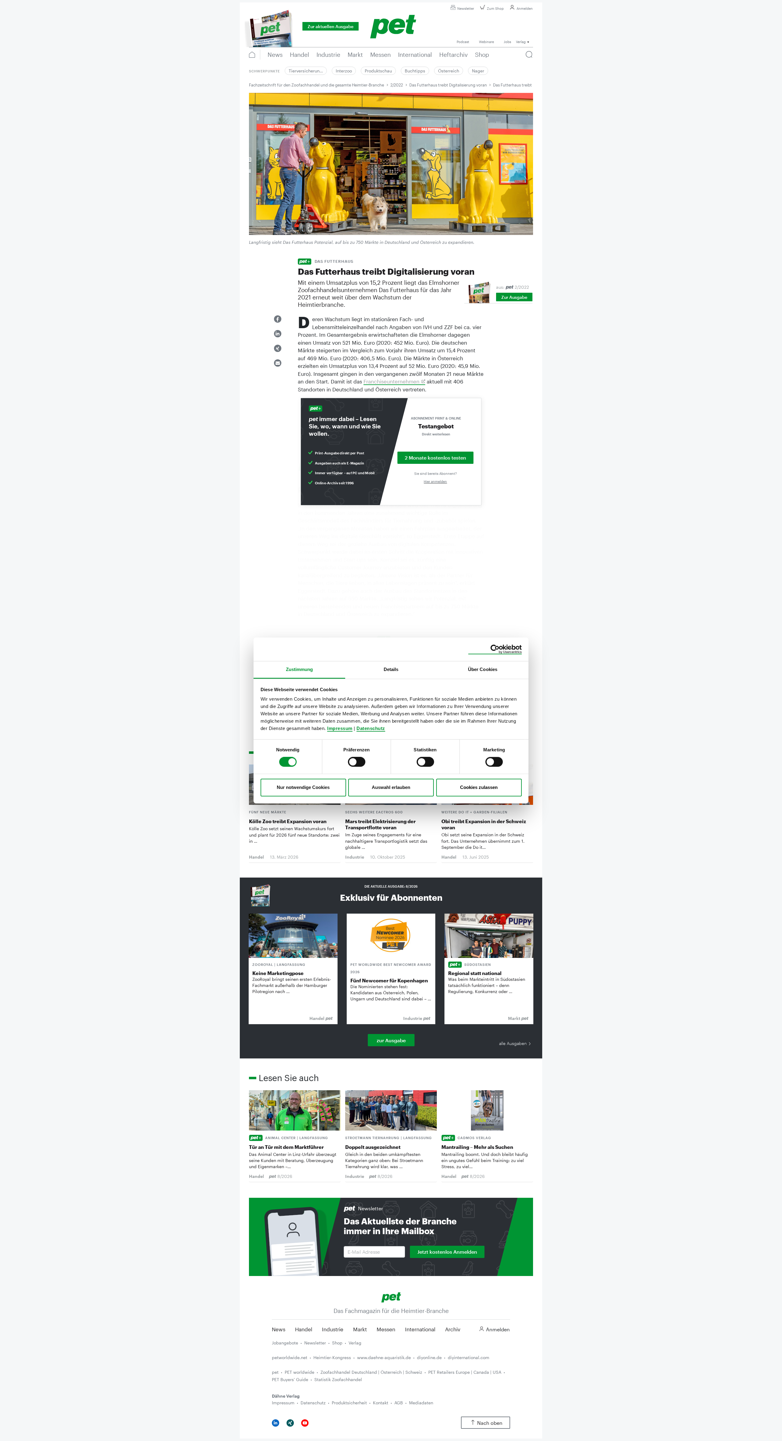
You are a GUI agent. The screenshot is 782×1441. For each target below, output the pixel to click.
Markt (360, 1329)
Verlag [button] (521, 42)
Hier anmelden (435, 481)
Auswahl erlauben (391, 787)
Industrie (332, 1329)
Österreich (448, 70)
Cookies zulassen (479, 787)
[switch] (356, 762)
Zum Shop (495, 8)
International (420, 1329)
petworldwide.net (289, 1357)
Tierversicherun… (306, 70)
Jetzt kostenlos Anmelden (447, 1252)
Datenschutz (370, 728)
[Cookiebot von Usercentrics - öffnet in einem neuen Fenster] (495, 649)
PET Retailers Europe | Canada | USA (464, 1372)
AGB (398, 1402)
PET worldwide (299, 1372)
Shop (337, 1342)
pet (275, 1372)
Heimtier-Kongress (332, 1357)
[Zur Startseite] (391, 1297)
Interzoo (344, 70)
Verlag (355, 1342)
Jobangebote (285, 1342)
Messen (386, 1329)
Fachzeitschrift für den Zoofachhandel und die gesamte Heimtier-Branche (316, 84)
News (278, 1329)
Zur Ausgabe (514, 297)
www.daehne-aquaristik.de (384, 1357)
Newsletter (465, 8)
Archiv (452, 1329)
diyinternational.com (468, 1357)
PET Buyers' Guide (290, 1379)
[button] (277, 319)
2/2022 (396, 84)
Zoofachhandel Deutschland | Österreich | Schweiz (371, 1372)
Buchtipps (415, 70)
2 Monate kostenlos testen (435, 457)
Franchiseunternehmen (391, 381)
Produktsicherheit (349, 1402)
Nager (478, 70)
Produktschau (378, 70)
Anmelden (525, 8)
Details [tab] (391, 669)
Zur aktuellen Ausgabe (330, 26)
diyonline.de (429, 1357)
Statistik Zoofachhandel (338, 1379)
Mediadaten (421, 1402)
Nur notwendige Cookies (303, 787)
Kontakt (380, 1402)
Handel (303, 1329)
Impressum (340, 728)
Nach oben (489, 1423)
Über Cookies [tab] (482, 669)
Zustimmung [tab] (299, 669)
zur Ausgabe (391, 1040)
